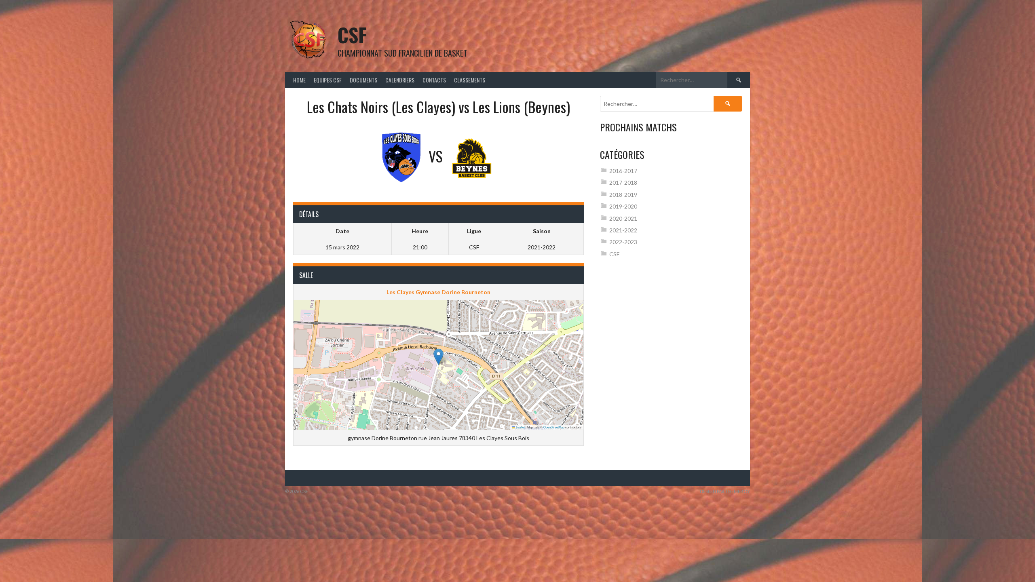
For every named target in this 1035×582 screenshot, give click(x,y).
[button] (438, 356)
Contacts (434, 80)
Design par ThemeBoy (725, 491)
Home (299, 80)
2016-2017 (623, 170)
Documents (363, 80)
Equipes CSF (328, 80)
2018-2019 (623, 194)
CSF (352, 34)
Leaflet (520, 427)
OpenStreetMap (553, 427)
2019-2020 (623, 206)
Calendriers (399, 80)
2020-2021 (623, 218)
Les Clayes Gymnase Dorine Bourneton (438, 292)
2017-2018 (623, 182)
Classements (469, 80)
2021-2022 (623, 230)
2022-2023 (623, 241)
